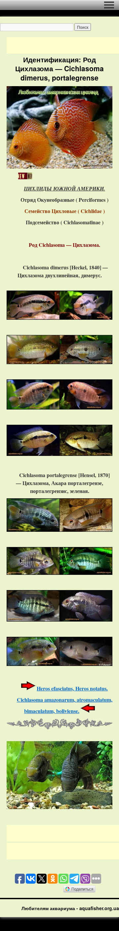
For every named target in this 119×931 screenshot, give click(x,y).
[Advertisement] (63, 45)
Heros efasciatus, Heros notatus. (72, 688)
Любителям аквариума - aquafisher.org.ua (70, 908)
